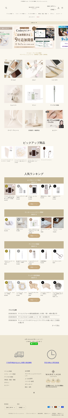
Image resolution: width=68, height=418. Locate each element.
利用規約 (54, 413)
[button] (6, 8)
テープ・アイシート (13, 130)
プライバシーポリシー (31, 413)
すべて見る (56, 325)
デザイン (6, 382)
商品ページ (34, 204)
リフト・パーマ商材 (10, 374)
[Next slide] (66, 37)
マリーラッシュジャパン (18, 413)
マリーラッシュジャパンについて (33, 374)
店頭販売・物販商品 (34, 130)
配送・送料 (28, 387)
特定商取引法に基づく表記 (58, 415)
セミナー (54, 130)
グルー (34, 80)
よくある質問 (28, 378)
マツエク (13, 80)
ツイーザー (55, 80)
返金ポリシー (47, 413)
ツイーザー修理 (29, 381)
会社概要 (27, 371)
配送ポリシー (61, 413)
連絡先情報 (40, 413)
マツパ (34, 105)
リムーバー (13, 105)
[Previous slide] (2, 37)
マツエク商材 (8, 371)
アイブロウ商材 (54, 105)
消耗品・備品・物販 (10, 379)
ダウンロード (28, 384)
